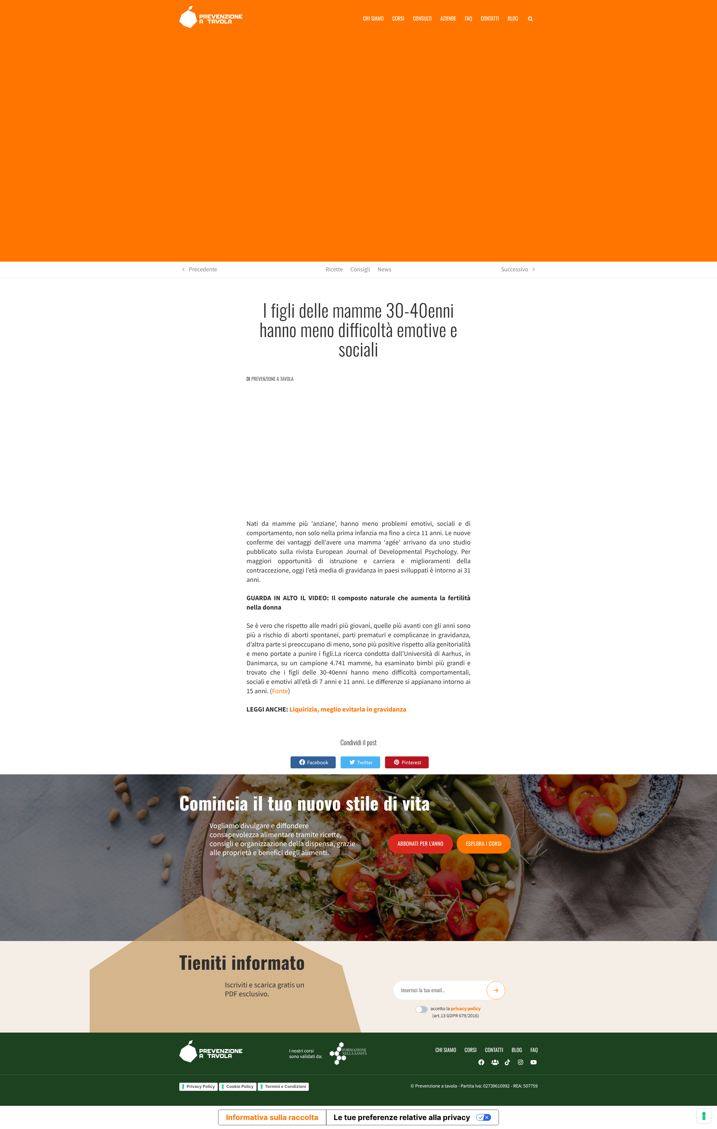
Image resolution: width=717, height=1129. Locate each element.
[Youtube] (534, 1062)
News (384, 269)
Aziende (448, 18)
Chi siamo (373, 18)
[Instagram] (520, 1062)
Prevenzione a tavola (272, 378)
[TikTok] (507, 1062)
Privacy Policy (201, 1086)
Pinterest (411, 762)
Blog (513, 18)
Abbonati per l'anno (421, 844)
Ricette (334, 269)
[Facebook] (481, 1062)
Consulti (422, 18)
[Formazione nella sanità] (348, 1053)
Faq (468, 18)
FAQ (534, 1050)
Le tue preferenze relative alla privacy (402, 1117)
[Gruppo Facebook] (494, 1062)
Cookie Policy (240, 1086)
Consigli (360, 269)
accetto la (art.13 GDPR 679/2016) (456, 1012)
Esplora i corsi (484, 844)
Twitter (364, 762)
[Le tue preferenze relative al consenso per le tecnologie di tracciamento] (704, 1116)
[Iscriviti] (496, 990)
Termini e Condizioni (285, 1086)
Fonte (280, 691)
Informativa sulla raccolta (272, 1117)
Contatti (490, 18)
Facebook (317, 762)
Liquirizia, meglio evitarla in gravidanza (347, 709)
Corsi (398, 18)
